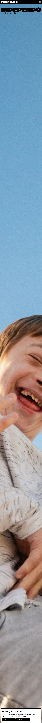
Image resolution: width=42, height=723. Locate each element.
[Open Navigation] (39, 2)
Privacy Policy (30, 715)
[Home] (9, 2)
